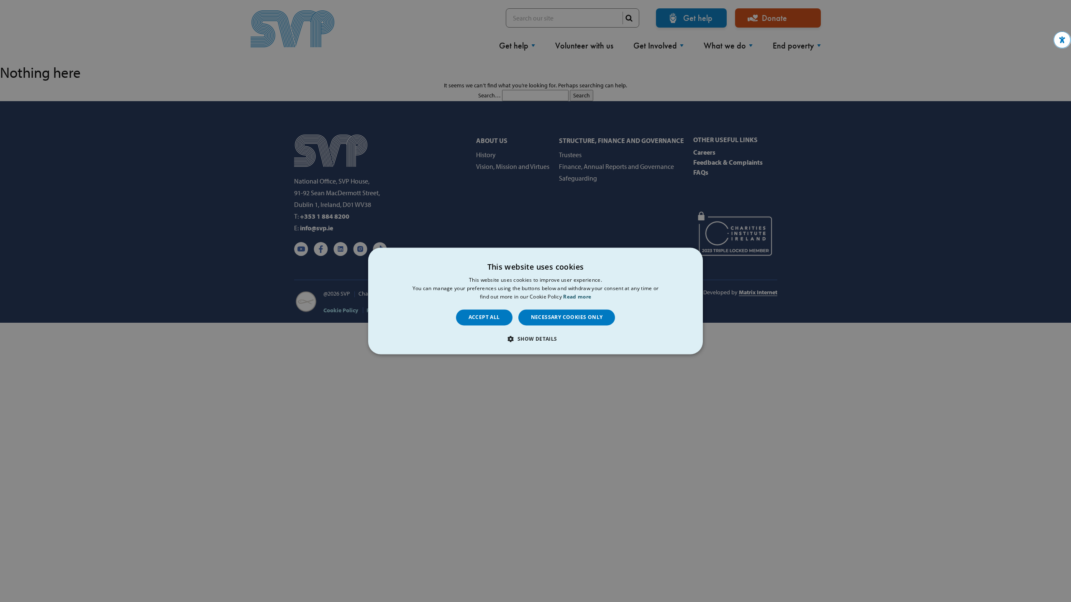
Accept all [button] (484, 317)
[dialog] (535, 300)
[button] (1062, 39)
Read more (577, 296)
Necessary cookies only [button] (567, 317)
